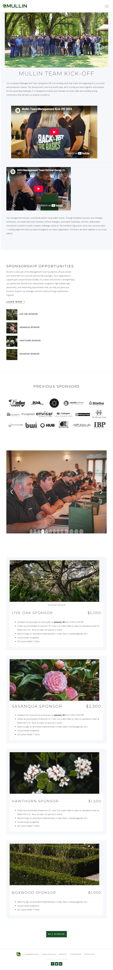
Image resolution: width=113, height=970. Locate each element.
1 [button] (31, 531)
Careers (75, 954)
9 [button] (62, 531)
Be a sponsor (56, 934)
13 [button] (81, 531)
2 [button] (35, 531)
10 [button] (66, 531)
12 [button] (76, 531)
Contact (89, 954)
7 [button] (54, 531)
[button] (107, 6)
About (63, 954)
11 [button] (71, 531)
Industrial (49, 954)
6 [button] (50, 531)
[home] (15, 6)
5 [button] (46, 531)
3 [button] (38, 531)
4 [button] (42, 531)
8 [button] (58, 531)
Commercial (31, 954)
